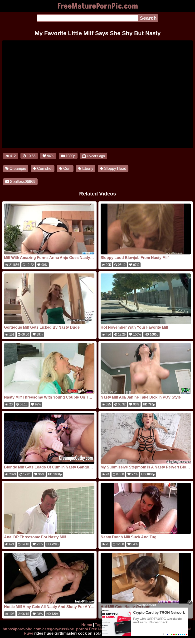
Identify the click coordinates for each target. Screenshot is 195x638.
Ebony (87, 168)
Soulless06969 (22, 182)
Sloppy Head (114, 168)
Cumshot (44, 168)
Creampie (17, 168)
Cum (66, 168)
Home (86, 625)
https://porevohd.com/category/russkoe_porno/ (45, 629)
